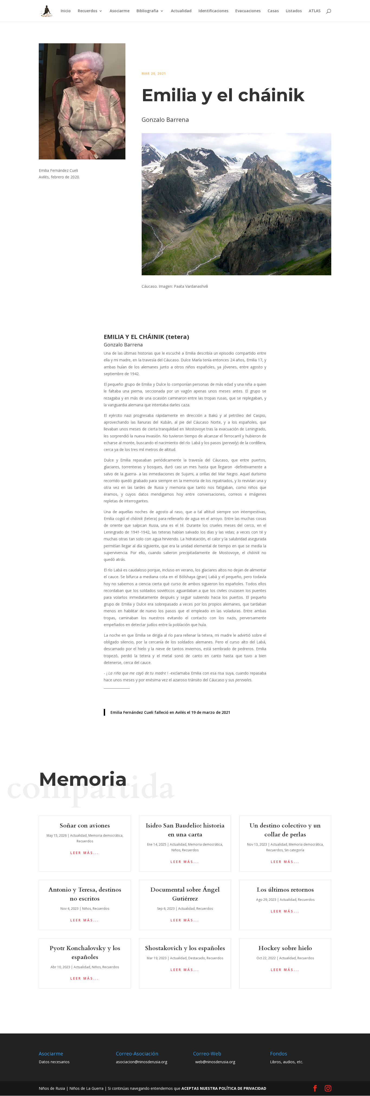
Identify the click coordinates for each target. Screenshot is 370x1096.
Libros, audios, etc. (286, 1061)
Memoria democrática (105, 835)
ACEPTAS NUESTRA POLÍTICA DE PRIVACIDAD (223, 1088)
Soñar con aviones (85, 826)
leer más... (84, 852)
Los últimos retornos (285, 890)
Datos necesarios (54, 1061)
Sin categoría (294, 850)
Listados (294, 11)
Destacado (196, 958)
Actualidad (181, 11)
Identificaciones (213, 11)
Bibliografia (147, 11)
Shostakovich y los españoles (185, 948)
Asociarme (119, 11)
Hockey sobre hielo (285, 948)
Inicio (66, 11)
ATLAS (314, 11)
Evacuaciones (248, 11)
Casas (273, 11)
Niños (175, 850)
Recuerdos (87, 11)
